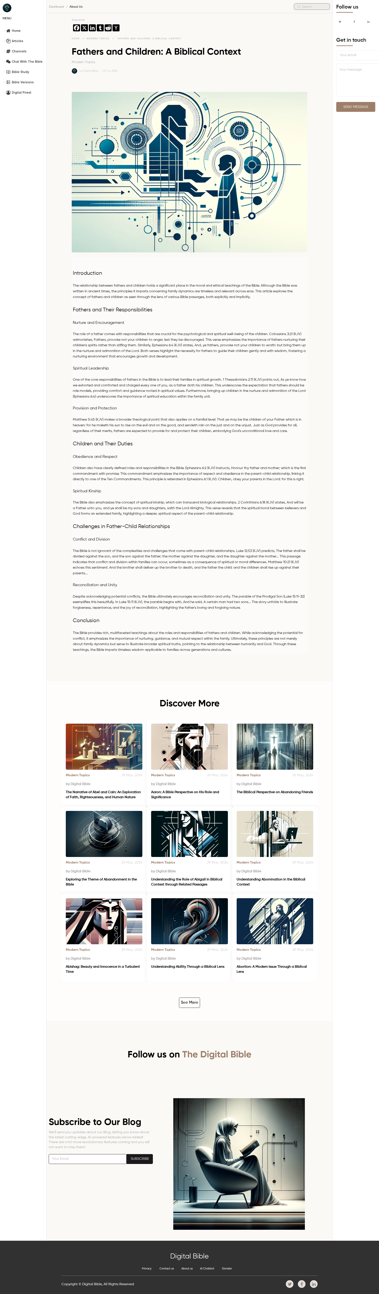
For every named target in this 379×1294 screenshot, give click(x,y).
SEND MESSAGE (355, 107)
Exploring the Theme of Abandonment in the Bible (102, 882)
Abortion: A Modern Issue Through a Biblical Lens (272, 969)
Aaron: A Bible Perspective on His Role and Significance (185, 795)
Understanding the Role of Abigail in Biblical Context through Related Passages (187, 882)
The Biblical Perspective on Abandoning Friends (275, 792)
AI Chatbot (207, 1268)
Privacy (147, 1268)
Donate (227, 1268)
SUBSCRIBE (140, 1159)
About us (187, 1268)
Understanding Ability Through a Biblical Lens (187, 967)
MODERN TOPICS (99, 38)
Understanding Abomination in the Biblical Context (271, 882)
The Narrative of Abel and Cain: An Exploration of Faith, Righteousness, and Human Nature (104, 795)
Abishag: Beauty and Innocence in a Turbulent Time (103, 969)
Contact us (166, 1268)
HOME (76, 38)
